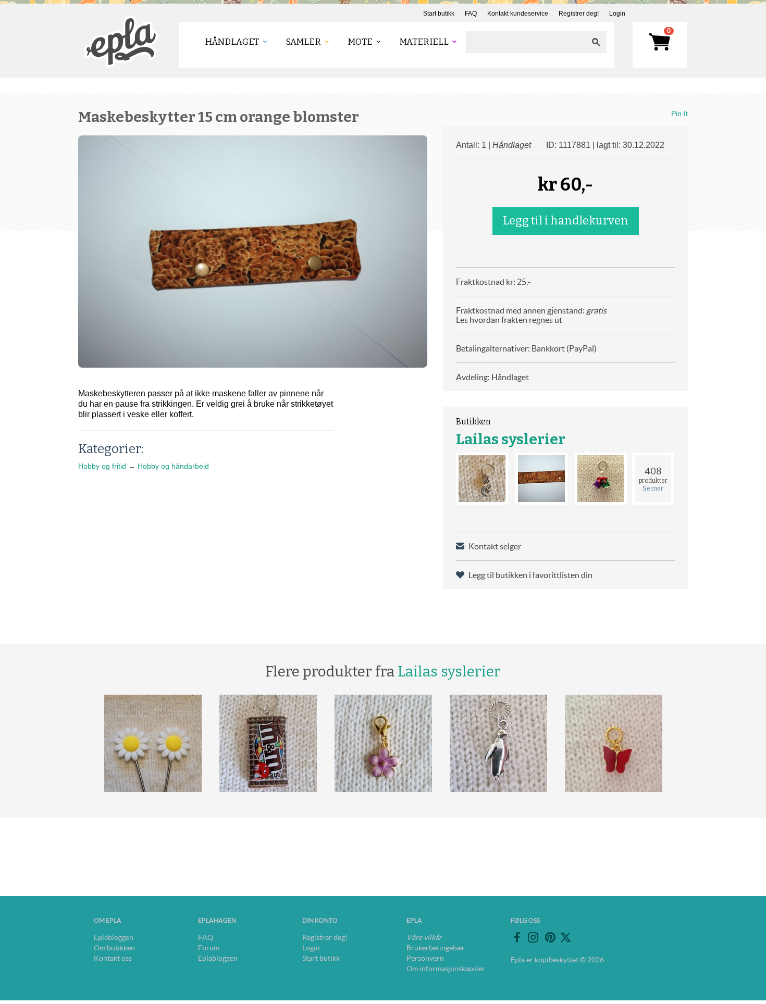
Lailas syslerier (510, 439)
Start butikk (438, 13)
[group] (252, 251)
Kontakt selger (494, 546)
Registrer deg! (579, 13)
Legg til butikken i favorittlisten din (530, 575)
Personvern (425, 958)
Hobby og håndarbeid (173, 466)
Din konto (320, 920)
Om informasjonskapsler (445, 968)
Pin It (679, 113)
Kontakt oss (113, 958)
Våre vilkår (424, 937)
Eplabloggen (113, 937)
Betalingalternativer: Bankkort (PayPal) (526, 348)
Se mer (653, 488)
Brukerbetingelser (435, 948)
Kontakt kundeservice (517, 13)
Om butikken (114, 948)
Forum (208, 948)
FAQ (471, 13)
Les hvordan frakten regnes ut (509, 319)
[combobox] (526, 42)
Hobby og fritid (102, 466)
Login (617, 13)
